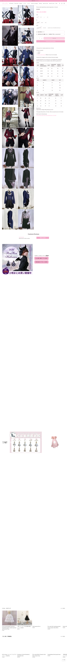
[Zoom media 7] (10, 76)
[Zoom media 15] (10, 158)
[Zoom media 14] (26, 138)
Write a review (43, 237)
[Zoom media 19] (10, 199)
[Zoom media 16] (26, 158)
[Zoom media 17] (10, 178)
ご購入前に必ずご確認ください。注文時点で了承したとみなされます (49, 34)
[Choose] (15, 624)
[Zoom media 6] (26, 56)
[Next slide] (64, 621)
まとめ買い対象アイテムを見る (41, 258)
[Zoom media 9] (10, 97)
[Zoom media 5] (10, 56)
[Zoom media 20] (26, 199)
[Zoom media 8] (26, 76)
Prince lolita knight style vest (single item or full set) (46, 115)
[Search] (60, 3)
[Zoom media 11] (10, 117)
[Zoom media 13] (10, 138)
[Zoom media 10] (26, 97)
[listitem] (56, 3)
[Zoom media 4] (26, 36)
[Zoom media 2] (26, 15)
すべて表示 (63, 608)
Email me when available (50, 41)
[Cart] (64, 3)
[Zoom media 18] (26, 178)
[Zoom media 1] (10, 15)
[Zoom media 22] (26, 219)
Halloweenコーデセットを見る (41, 261)
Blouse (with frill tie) (41, 54)
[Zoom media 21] (10, 219)
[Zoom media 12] (26, 117)
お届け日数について (41, 31)
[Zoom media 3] (10, 36)
